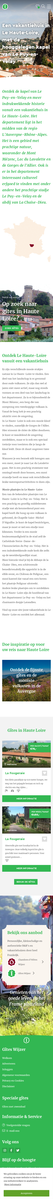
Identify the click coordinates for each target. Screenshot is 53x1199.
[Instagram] (4, 1150)
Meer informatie (12, 1184)
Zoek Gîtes (12, 328)
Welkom (7, 1057)
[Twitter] (17, 1150)
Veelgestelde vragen (18, 1125)
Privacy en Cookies (13, 1080)
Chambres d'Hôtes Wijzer (27, 962)
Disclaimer (8, 1086)
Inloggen (7, 1069)
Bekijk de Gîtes (26, 882)
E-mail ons (12, 1130)
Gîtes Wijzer (24, 973)
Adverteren (8, 1063)
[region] (26, 1183)
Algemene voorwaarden (16, 1074)
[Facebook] (11, 1150)
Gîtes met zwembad (13, 1106)
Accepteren (26, 1193)
